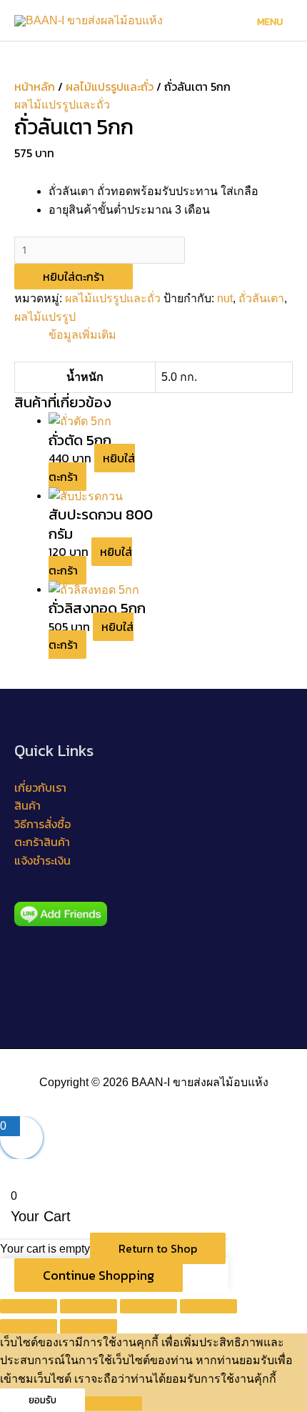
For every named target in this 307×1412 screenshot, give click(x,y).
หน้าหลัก (34, 86)
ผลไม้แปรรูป (45, 317)
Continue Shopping (98, 1275)
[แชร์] (148, 1306)
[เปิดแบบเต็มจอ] (88, 1306)
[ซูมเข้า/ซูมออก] (28, 1306)
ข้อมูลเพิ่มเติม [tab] (82, 335)
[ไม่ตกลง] (113, 1403)
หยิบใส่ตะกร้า (73, 276)
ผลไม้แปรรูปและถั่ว (110, 86)
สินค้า (27, 805)
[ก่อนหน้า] (28, 1326)
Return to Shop (158, 1248)
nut (225, 298)
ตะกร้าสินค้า (42, 841)
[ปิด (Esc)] (208, 1306)
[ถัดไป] (88, 1326)
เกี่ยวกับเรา (40, 787)
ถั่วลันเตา (261, 298)
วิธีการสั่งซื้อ (42, 823)
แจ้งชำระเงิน (42, 860)
